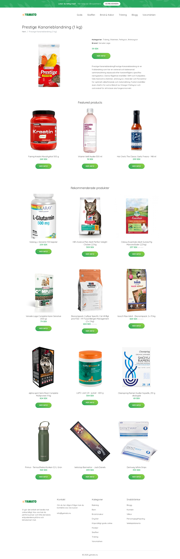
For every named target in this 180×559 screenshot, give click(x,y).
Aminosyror (133, 39)
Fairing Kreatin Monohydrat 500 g (43, 156)
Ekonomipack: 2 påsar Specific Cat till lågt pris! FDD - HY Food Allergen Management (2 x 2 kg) (90, 319)
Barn (94, 510)
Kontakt (130, 510)
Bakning (95, 505)
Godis (79, 14)
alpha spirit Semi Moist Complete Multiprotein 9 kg (43, 394)
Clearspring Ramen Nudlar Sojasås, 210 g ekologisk (136, 394)
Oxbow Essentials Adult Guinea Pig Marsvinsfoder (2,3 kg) (136, 243)
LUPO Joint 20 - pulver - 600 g (90, 393)
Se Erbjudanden (111, 4)
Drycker (95, 519)
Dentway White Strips (136, 467)
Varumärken (149, 14)
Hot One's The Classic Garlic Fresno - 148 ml (136, 156)
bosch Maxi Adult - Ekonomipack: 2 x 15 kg (136, 316)
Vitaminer (114, 39)
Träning (123, 14)
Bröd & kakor (107, 14)
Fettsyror (123, 39)
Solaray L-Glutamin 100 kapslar (44, 242)
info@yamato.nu (64, 513)
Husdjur (95, 528)
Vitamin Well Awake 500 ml (90, 156)
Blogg (135, 14)
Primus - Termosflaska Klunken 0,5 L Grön (43, 467)
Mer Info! (101, 56)
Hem (24, 31)
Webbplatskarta (133, 523)
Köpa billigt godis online (102, 523)
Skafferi (91, 14)
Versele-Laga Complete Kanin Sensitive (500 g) (43, 317)
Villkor (129, 514)
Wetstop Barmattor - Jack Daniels (90, 467)
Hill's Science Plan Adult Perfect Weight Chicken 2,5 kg (90, 243)
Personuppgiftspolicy (136, 519)
